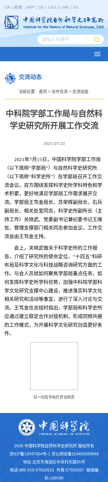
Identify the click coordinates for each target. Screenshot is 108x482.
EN (75, 7)
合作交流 (60, 91)
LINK (64, 7)
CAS (52, 7)
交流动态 (80, 91)
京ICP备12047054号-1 (30, 454)
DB (41, 7)
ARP (30, 7)
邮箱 (18, 7)
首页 (43, 91)
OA (7, 7)
